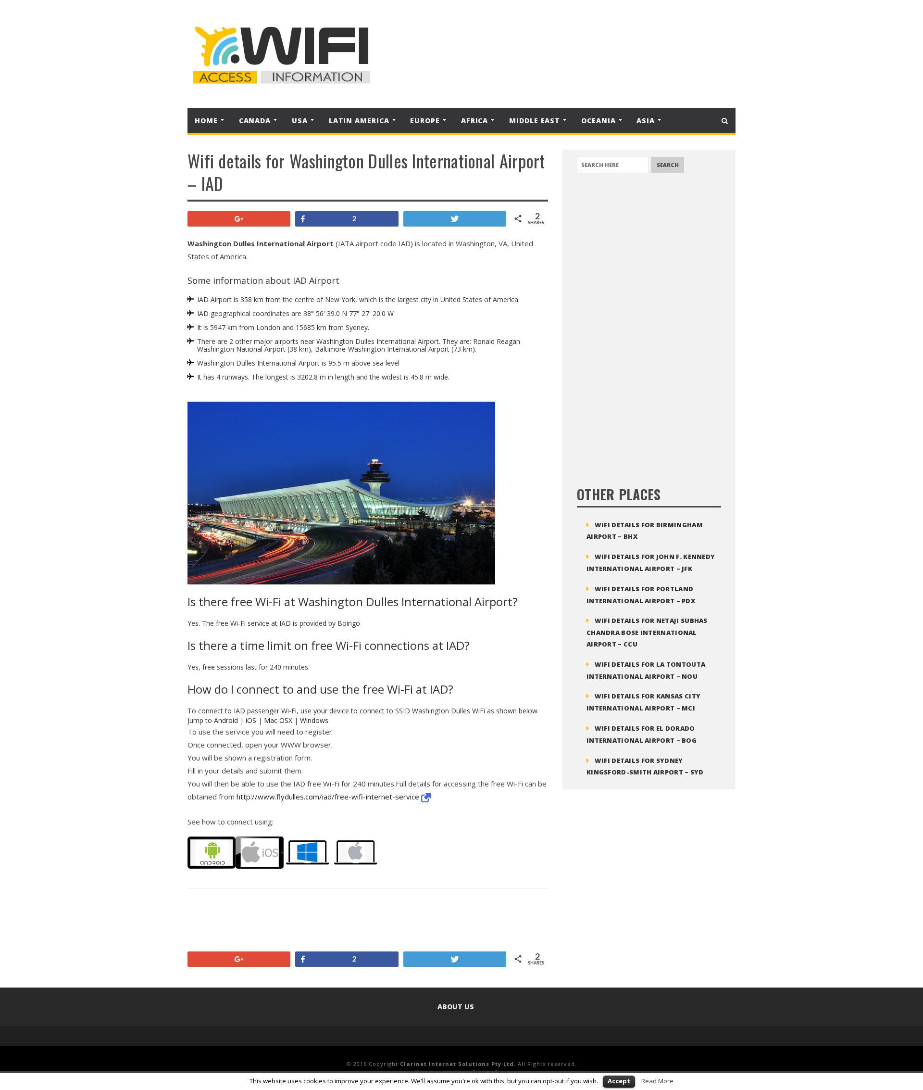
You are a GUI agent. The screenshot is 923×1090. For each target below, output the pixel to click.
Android (226, 720)
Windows (314, 720)
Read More (657, 1081)
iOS (251, 720)
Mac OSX (278, 720)
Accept (619, 1081)
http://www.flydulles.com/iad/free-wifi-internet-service (329, 796)
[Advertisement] (550, 54)
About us (455, 1006)
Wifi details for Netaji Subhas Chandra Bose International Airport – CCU (647, 632)
